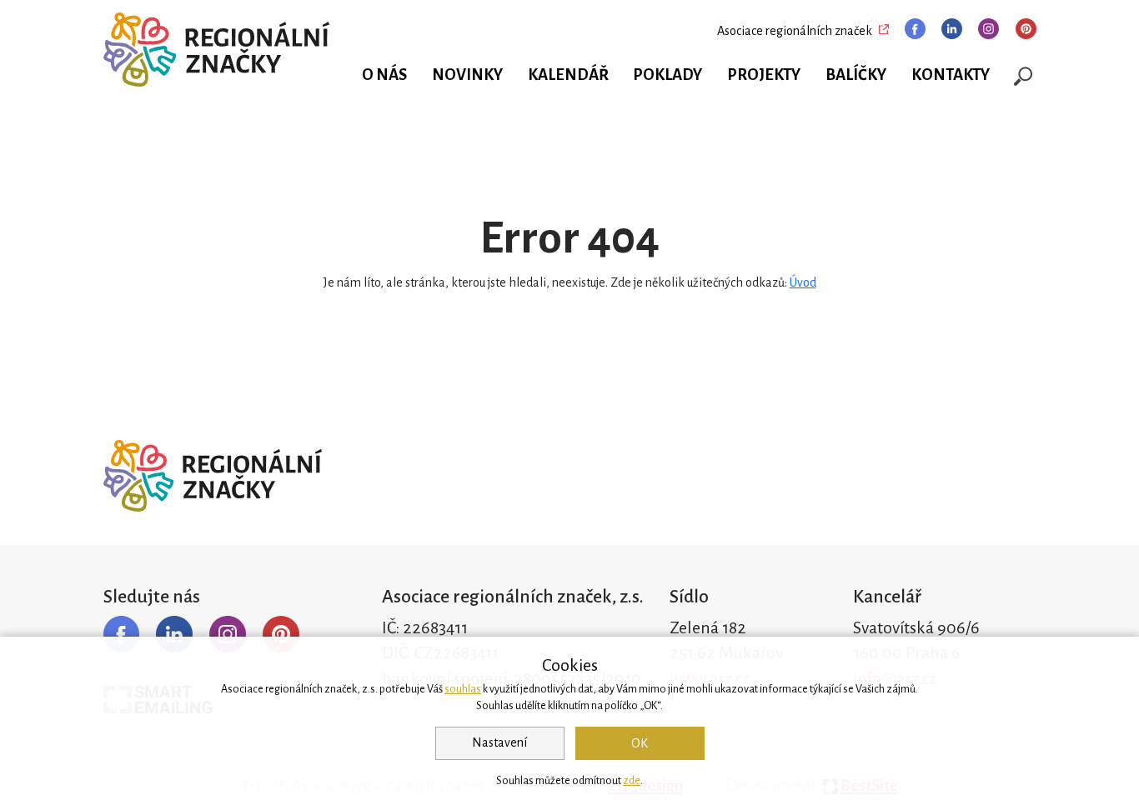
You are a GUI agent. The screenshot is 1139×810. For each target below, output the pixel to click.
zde (631, 781)
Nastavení (499, 742)
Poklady (667, 75)
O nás (384, 75)
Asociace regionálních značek (794, 31)
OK (639, 743)
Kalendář (568, 75)
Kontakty (950, 75)
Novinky (467, 75)
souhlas (462, 689)
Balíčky (855, 75)
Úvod (803, 282)
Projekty (763, 75)
